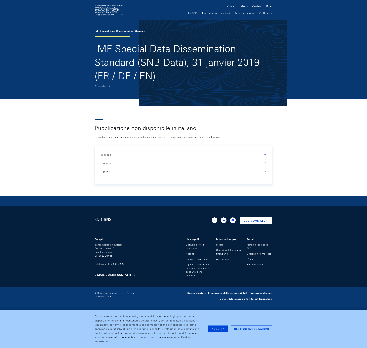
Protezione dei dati (261, 293)
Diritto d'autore (196, 293)
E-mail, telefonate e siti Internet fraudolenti (246, 299)
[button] (269, 7)
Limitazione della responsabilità (227, 293)
